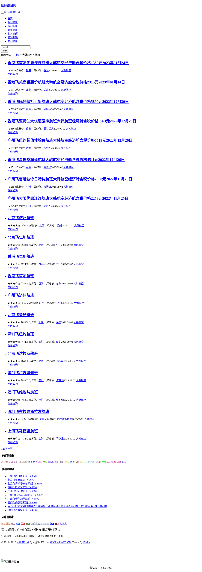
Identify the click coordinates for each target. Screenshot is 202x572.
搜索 (5, 51)
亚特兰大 (49, 128)
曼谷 (67, 462)
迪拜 (62, 462)
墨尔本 (83, 462)
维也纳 (60, 399)
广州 (28, 186)
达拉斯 (60, 361)
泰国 (28, 523)
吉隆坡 (47, 186)
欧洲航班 (13, 26)
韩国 (18, 523)
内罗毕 (4, 462)
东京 (104, 462)
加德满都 (23, 462)
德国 (52, 523)
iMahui (86, 542)
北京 (41, 225)
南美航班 (13, 30)
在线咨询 (13, 74)
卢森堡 (60, 380)
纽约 (46, 148)
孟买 (11, 462)
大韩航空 (66, 70)
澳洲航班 (13, 37)
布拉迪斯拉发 (64, 419)
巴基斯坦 (5, 523)
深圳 (41, 341)
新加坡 (117, 462)
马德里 (60, 438)
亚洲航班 (13, 22)
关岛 (46, 89)
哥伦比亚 (35, 523)
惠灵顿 (110, 462)
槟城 (72, 462)
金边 (124, 462)
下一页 (9, 448)
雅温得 (51, 462)
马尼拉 (98, 462)
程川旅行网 (13, 12)
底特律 (47, 109)
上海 (41, 438)
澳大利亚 (44, 523)
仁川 (58, 245)
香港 (28, 70)
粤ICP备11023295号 (60, 542)
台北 (16, 462)
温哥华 (47, 167)
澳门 (41, 380)
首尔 (46, 70)
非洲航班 (13, 41)
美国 (23, 523)
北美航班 (13, 33)
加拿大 (63, 523)
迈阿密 (38, 462)
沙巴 (57, 462)
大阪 (46, 206)
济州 (59, 225)
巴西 (13, 523)
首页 (10, 18)
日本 (57, 523)
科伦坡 (31, 462)
